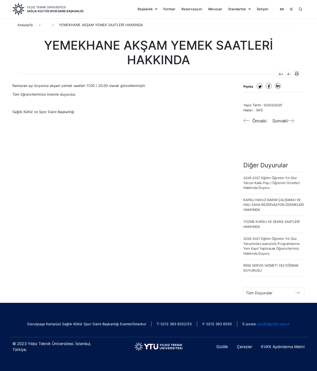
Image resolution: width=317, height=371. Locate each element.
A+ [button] (281, 74)
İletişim (262, 9)
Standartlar (237, 9)
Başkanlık (145, 9)
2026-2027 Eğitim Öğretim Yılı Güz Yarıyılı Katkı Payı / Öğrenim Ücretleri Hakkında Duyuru (271, 183)
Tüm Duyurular (259, 293)
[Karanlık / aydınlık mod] (291, 9)
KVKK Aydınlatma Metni (283, 346)
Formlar (169, 9)
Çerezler (244, 346)
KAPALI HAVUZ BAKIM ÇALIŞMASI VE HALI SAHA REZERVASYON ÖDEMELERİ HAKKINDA (273, 205)
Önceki (259, 121)
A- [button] (289, 74)
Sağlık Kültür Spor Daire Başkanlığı (55, 11)
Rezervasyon (191, 9)
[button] (295, 74)
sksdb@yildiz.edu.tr (274, 324)
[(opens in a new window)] (260, 86)
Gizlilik (222, 346)
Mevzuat (215, 9)
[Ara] (300, 9)
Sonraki (280, 121)
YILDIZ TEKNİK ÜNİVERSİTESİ (46, 7)
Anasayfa (25, 25)
